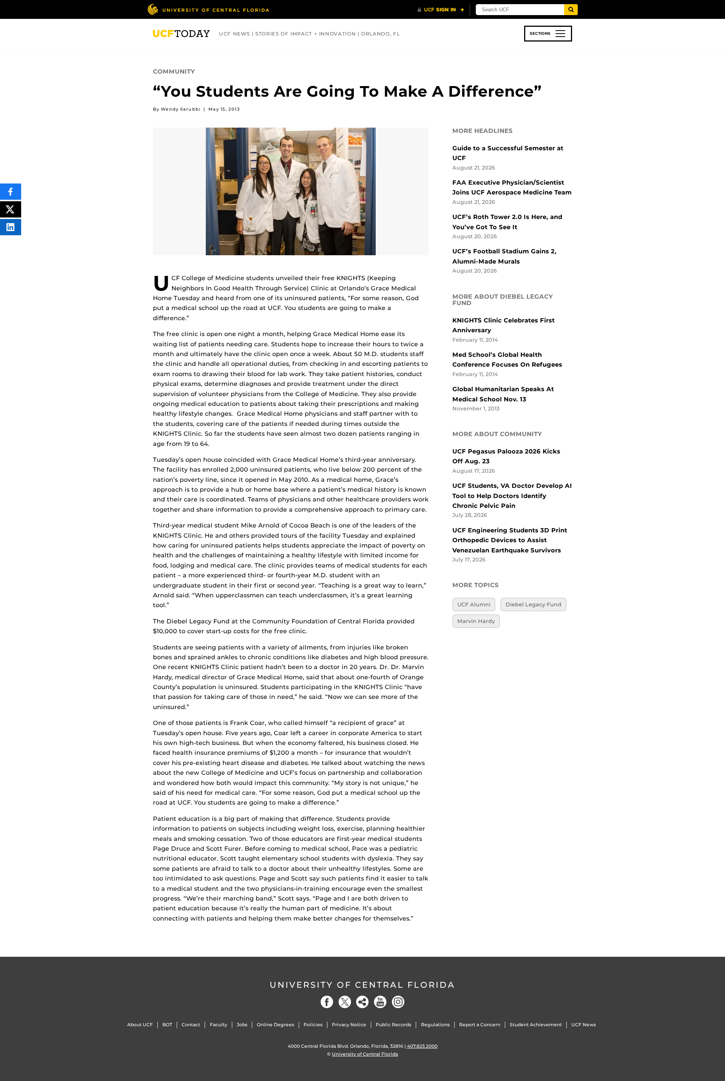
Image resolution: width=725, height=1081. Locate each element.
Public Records (393, 1024)
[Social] (362, 1002)
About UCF (140, 1024)
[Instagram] (398, 1002)
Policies (313, 1024)
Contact (191, 1024)
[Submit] (571, 9)
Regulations (435, 1024)
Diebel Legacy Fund (533, 604)
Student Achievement (536, 1024)
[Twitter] (344, 1002)
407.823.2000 (422, 1046)
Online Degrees (275, 1024)
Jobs (242, 1024)
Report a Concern (479, 1024)
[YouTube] (380, 1002)
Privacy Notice (349, 1024)
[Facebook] (327, 1002)
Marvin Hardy (476, 621)
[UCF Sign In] (440, 9)
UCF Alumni (474, 604)
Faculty (218, 1024)
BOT (167, 1024)
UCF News (583, 1024)
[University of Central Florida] (208, 9)
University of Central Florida (362, 985)
